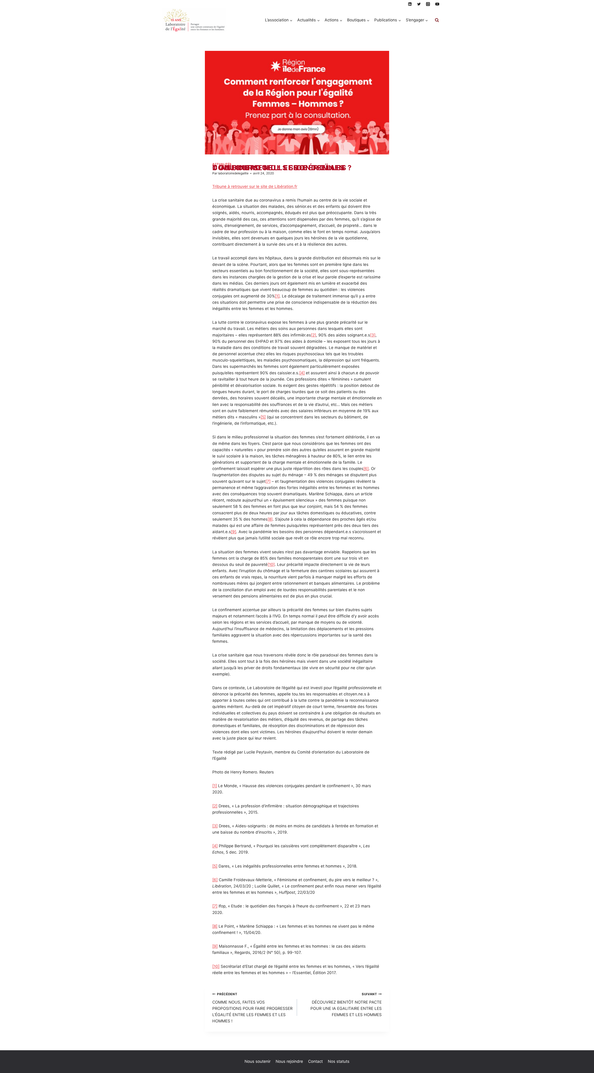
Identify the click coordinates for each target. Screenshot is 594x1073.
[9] (233, 531)
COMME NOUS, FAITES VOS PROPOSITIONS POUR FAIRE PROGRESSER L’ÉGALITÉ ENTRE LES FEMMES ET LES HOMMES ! (252, 1007)
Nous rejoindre (289, 1061)
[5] (263, 417)
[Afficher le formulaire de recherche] (437, 20)
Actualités (222, 164)
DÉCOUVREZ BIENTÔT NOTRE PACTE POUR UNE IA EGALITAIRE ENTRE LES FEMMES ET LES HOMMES (346, 1004)
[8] (270, 519)
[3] (372, 335)
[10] (271, 564)
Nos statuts (338, 1061)
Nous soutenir (258, 1061)
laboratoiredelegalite (233, 173)
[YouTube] (437, 4)
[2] (313, 335)
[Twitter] (419, 4)
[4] (302, 373)
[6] (366, 468)
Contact (315, 1061)
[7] (268, 481)
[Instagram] (428, 4)
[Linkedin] (410, 4)
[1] (277, 296)
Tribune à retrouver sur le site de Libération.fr (254, 186)
